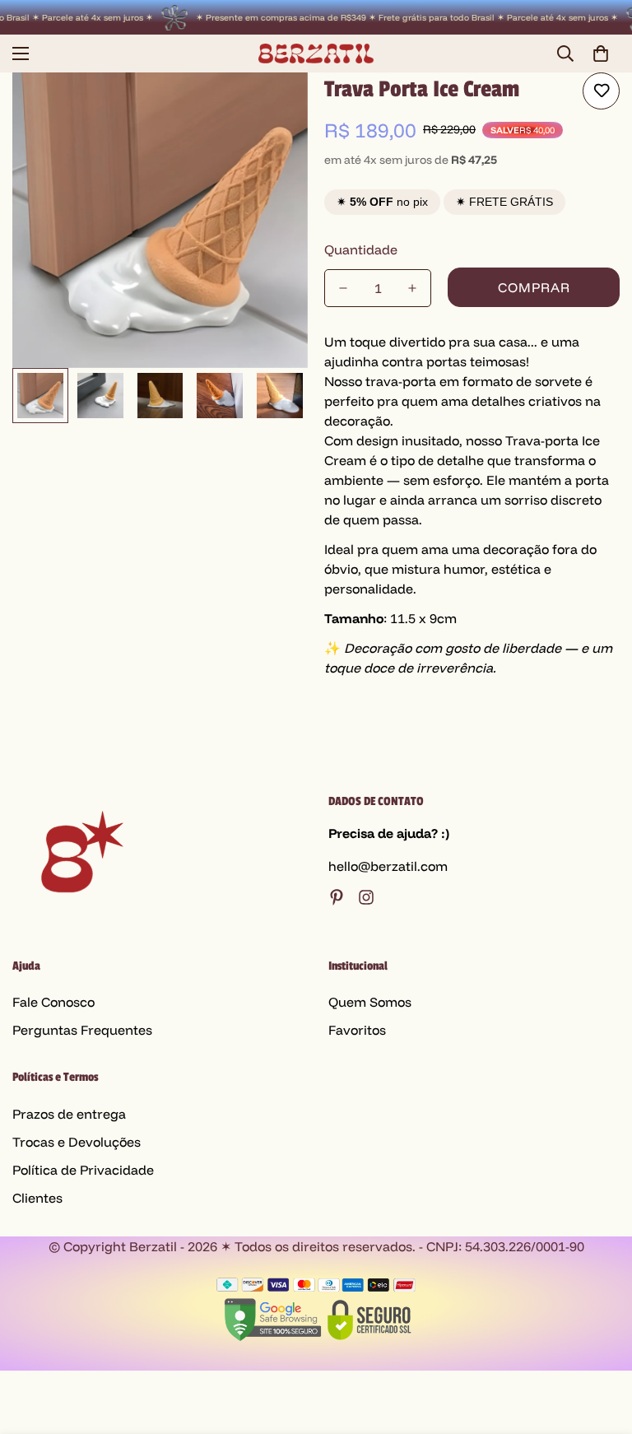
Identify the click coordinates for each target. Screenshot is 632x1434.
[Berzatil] (316, 53)
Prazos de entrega (69, 1114)
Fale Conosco (53, 1002)
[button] (601, 53)
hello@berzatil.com (388, 866)
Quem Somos (369, 1002)
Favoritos (357, 1030)
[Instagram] (366, 897)
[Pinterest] (336, 897)
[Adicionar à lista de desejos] (601, 90)
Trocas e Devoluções (76, 1142)
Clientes (37, 1198)
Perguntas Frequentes (82, 1030)
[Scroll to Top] (600, 1344)
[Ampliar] (272, 107)
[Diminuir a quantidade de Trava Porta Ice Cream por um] (343, 288)
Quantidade (360, 249)
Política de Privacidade (83, 1170)
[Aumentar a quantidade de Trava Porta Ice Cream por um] (412, 288)
